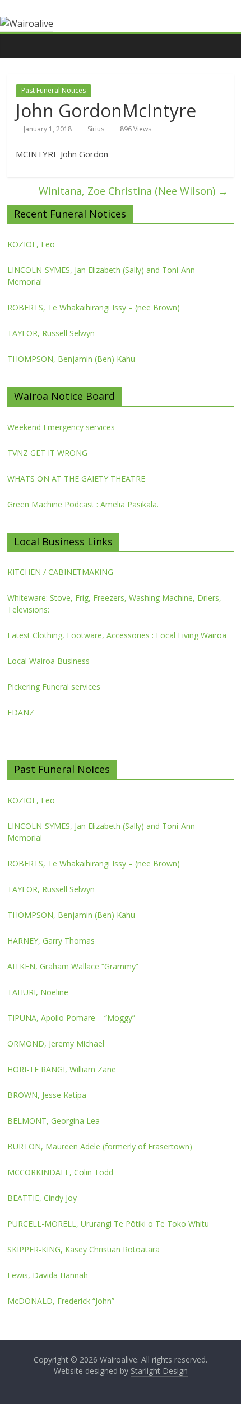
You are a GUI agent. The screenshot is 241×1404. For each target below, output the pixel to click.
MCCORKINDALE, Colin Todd (60, 1172)
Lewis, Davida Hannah (47, 1275)
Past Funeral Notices (53, 90)
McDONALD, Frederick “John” (60, 1300)
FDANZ (20, 712)
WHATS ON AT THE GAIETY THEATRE (76, 478)
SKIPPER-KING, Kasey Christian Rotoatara (83, 1249)
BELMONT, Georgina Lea (53, 1120)
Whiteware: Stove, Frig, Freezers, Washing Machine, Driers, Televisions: (114, 603)
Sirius (95, 129)
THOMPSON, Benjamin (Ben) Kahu (71, 359)
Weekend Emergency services (61, 427)
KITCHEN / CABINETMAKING (60, 572)
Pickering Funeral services (53, 686)
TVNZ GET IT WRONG (47, 452)
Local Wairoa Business (48, 661)
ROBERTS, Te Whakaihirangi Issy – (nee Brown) (93, 307)
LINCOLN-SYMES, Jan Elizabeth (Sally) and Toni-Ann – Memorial (104, 276)
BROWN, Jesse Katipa (46, 1095)
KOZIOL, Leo (31, 244)
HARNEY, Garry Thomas (51, 940)
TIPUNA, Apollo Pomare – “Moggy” (71, 1017)
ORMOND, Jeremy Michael (55, 1043)
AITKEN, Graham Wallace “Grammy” (72, 966)
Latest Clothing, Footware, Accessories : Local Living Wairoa (116, 635)
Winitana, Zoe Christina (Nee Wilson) (133, 190)
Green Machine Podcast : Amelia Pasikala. (83, 504)
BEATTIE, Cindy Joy (42, 1198)
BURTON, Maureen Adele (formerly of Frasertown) (99, 1146)
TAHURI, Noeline (37, 992)
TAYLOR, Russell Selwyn (51, 333)
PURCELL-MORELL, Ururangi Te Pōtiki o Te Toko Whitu (108, 1223)
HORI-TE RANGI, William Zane (61, 1069)
